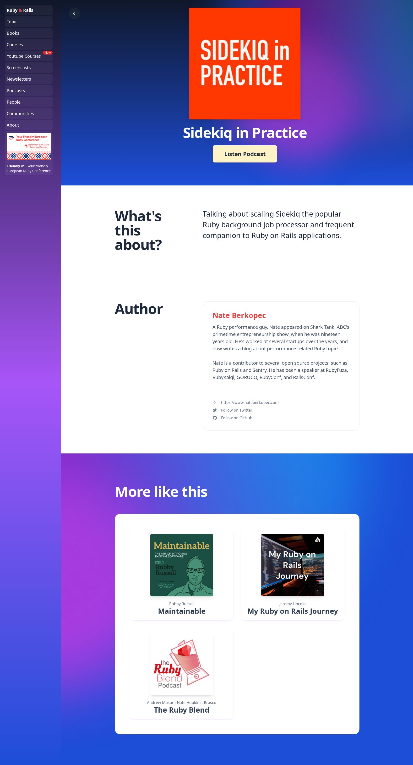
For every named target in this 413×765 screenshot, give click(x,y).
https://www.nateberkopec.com (250, 402)
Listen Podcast (245, 154)
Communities (20, 113)
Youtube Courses (29, 55)
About (13, 125)
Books (13, 33)
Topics (13, 21)
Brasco (210, 702)
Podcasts (16, 90)
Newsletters (19, 79)
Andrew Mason (160, 702)
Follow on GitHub (236, 417)
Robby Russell (181, 603)
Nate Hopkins (189, 702)
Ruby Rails (20, 10)
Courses (15, 44)
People (14, 102)
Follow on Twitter (236, 410)
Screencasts (19, 67)
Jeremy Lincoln (292, 603)
